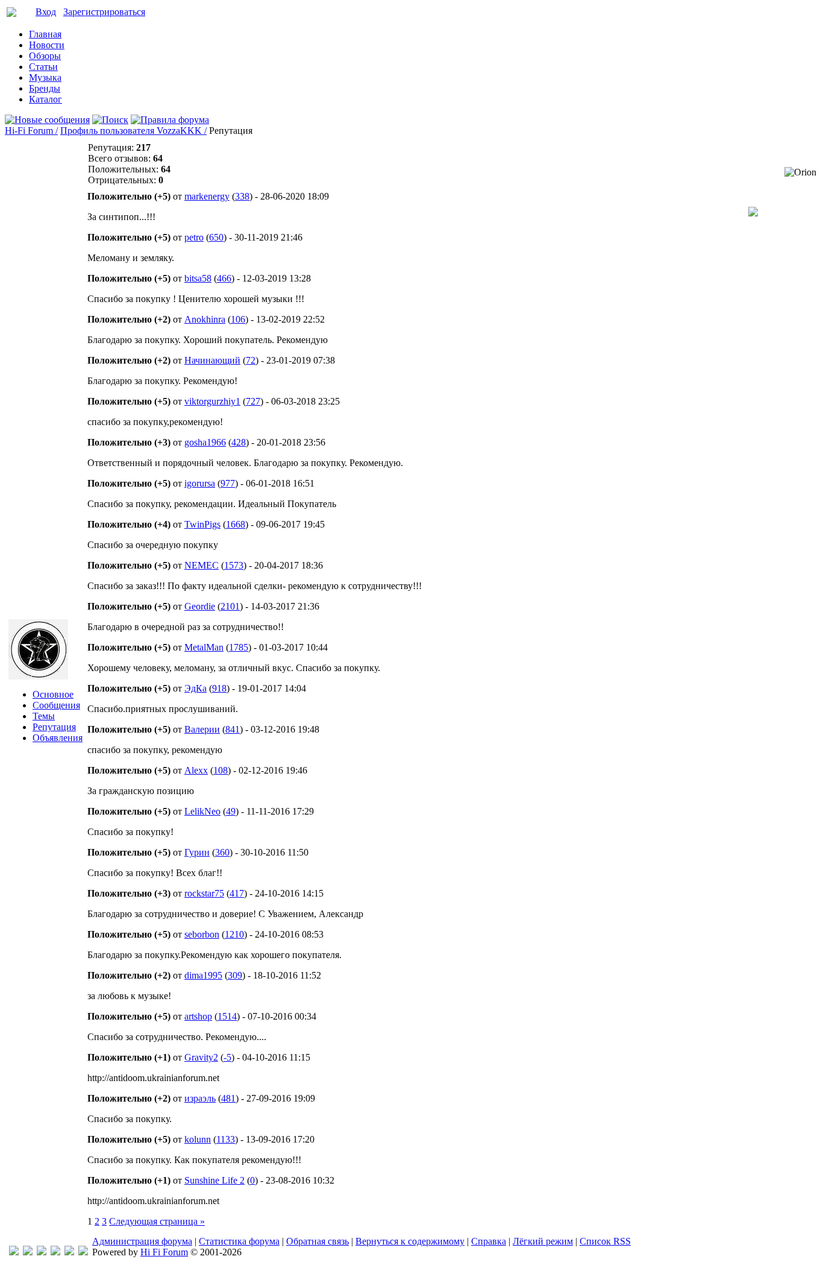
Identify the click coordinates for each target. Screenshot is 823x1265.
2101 (230, 606)
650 (216, 237)
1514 (227, 1016)
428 (238, 442)
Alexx (196, 770)
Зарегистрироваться (104, 12)
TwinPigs (202, 524)
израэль (200, 1098)
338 (242, 196)
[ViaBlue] (41, 1252)
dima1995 (203, 975)
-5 (227, 1057)
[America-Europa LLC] (28, 1252)
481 (228, 1098)
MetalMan (204, 647)
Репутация (54, 727)
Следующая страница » (157, 1221)
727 (253, 401)
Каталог (45, 99)
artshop (198, 1016)
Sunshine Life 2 (214, 1180)
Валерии (202, 729)
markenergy (207, 196)
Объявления (58, 738)
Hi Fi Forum (164, 1252)
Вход (46, 12)
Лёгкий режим (543, 1241)
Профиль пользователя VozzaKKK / (133, 130)
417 (237, 893)
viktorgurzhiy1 (212, 401)
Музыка (45, 77)
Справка (488, 1241)
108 (220, 770)
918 (219, 688)
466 (224, 278)
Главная (45, 34)
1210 (234, 934)
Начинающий (212, 360)
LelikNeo (202, 811)
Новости (46, 45)
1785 (238, 647)
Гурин (197, 852)
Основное (53, 694)
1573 (233, 565)
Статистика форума (239, 1241)
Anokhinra (204, 319)
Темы (44, 716)
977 (228, 483)
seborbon (201, 934)
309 (235, 975)
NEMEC (201, 565)
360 (222, 852)
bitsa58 (197, 278)
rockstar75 (204, 893)
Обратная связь (317, 1241)
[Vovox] (83, 1252)
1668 (235, 524)
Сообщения (56, 705)
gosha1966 (205, 442)
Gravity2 (201, 1057)
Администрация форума (142, 1241)
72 (250, 360)
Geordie (199, 606)
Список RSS (605, 1241)
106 (238, 319)
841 (232, 729)
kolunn (197, 1139)
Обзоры (45, 56)
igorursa (199, 483)
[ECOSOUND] (55, 1252)
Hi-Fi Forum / (31, 130)
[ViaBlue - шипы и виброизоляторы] (69, 1252)
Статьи (43, 67)
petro (194, 237)
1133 (225, 1139)
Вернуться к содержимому (410, 1241)
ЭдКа (195, 688)
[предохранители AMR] (14, 1252)
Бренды (44, 88)
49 (231, 811)
